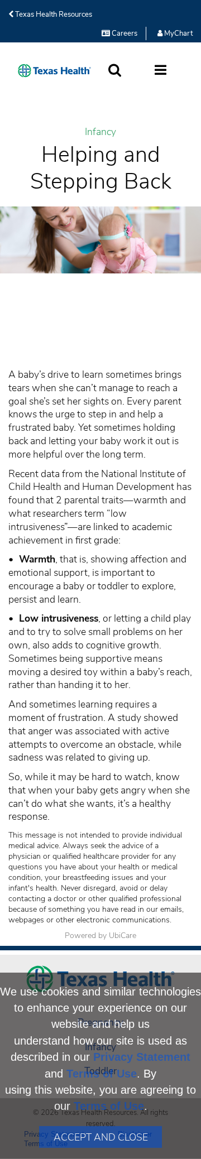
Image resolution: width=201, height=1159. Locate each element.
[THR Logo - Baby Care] (54, 70)
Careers (123, 33)
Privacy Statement (141, 1057)
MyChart (177, 33)
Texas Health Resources (52, 14)
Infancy (100, 132)
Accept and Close (101, 1137)
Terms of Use (101, 1073)
